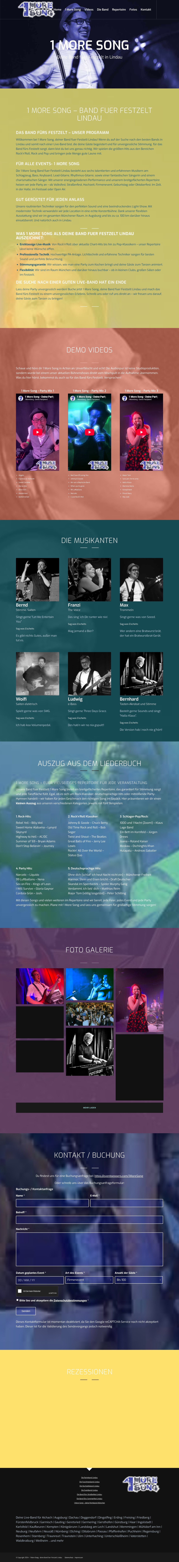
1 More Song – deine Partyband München (89, 1503)
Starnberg (38, 1536)
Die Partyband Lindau (89, 1477)
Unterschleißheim (116, 1536)
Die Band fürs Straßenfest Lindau (89, 1494)
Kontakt (146, 10)
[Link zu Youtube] (161, 9)
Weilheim (42, 1541)
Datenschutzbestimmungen (70, 1300)
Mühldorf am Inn (150, 1527)
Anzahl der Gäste (126, 1273)
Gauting (60, 1522)
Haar (133, 1522)
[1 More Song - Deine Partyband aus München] (141, 1484)
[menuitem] (57, 9)
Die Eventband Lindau (89, 1490)
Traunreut (53, 1536)
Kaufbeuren (37, 1527)
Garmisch (46, 1522)
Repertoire (119, 10)
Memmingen (128, 1527)
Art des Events (75, 1273)
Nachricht (22, 1229)
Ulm (80, 1536)
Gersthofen (105, 1522)
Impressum (79, 1558)
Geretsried (73, 1522)
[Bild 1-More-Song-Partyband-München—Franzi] (141, 1001)
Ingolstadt (144, 1522)
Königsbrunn (69, 1527)
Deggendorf (88, 1517)
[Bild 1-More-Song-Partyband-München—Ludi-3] (41, 987)
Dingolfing (105, 1517)
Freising (129, 1517)
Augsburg (60, 1517)
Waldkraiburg (25, 1541)
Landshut (112, 1527)
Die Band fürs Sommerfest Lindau (89, 1499)
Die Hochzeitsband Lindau (89, 1486)
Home (57, 10)
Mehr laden (89, 1108)
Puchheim (134, 1531)
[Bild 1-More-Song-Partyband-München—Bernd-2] (41, 1057)
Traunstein (69, 1536)
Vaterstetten (138, 1536)
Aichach (47, 1517)
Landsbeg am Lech (91, 1527)
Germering (89, 1522)
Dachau (74, 1517)
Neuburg (21, 1531)
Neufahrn (35, 1531)
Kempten (53, 1527)
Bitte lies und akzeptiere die (54, 1300)
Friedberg (143, 1517)
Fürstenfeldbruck (27, 1522)
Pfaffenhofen (117, 1531)
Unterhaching (94, 1536)
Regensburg (151, 1531)
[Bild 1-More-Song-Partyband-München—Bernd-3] (41, 1023)
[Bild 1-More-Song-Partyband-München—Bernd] (141, 1068)
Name (20, 1195)
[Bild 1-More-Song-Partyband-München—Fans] (91, 1015)
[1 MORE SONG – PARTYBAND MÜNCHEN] (37, 9)
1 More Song (73, 10)
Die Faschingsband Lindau (89, 1482)
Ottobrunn (89, 1531)
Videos (88, 10)
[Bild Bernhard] (91, 1053)
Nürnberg (62, 1531)
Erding (118, 1517)
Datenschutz (69, 1558)
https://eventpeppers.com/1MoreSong (119, 1176)
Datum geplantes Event (31, 1273)
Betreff (21, 1212)
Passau (102, 1531)
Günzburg (121, 1522)
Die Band (103, 10)
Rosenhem (23, 1536)
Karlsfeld (22, 1527)
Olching (75, 1531)
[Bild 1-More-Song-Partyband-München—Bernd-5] (91, 985)
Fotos (133, 10)
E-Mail (95, 1195)
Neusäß (48, 1531)
